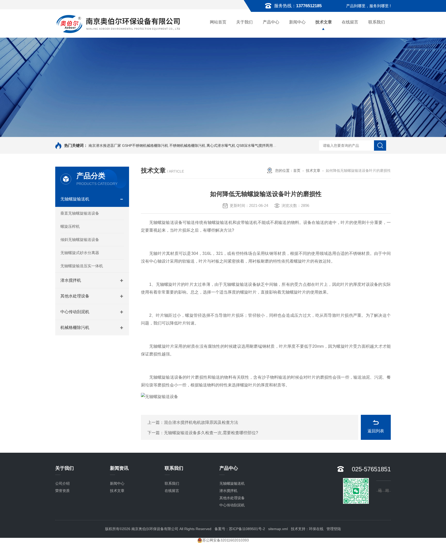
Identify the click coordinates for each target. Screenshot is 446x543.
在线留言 (350, 22)
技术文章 (323, 22)
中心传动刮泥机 (74, 312)
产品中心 (271, 22)
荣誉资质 (62, 491)
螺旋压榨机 (70, 226)
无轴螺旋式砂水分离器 (79, 252)
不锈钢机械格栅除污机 (187, 145)
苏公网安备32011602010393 (225, 540)
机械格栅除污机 (74, 327)
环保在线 (316, 529)
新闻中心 (297, 22)
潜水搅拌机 (70, 280)
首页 (296, 170)
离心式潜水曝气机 (220, 145)
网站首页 (218, 22)
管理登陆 (333, 529)
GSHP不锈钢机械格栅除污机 (145, 145)
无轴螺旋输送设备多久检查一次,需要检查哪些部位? (211, 433)
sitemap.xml (278, 529)
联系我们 (376, 22)
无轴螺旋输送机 (74, 199)
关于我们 (244, 22)
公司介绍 (62, 483)
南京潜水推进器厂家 (105, 145)
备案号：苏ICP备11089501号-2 (239, 529)
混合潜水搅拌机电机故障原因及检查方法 (201, 422)
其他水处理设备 (74, 296)
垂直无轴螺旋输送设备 (79, 213)
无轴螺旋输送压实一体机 (81, 266)
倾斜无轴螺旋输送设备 (79, 239)
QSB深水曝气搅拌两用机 (256, 145)
